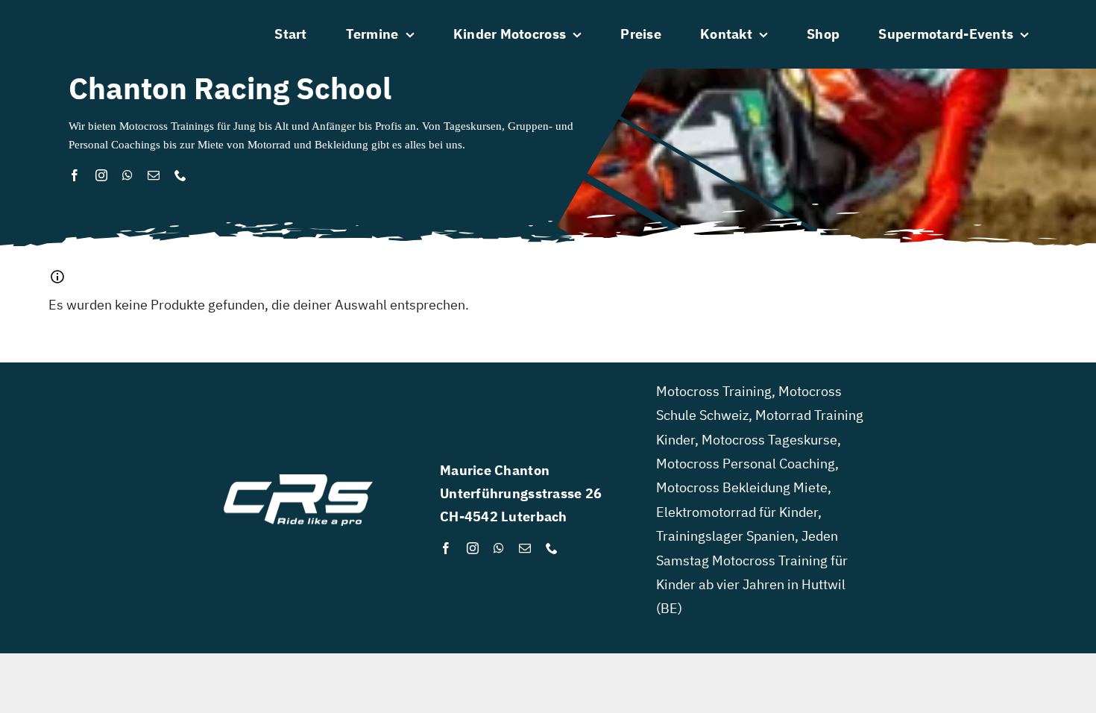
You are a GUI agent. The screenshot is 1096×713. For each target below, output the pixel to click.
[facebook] (75, 175)
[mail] (154, 175)
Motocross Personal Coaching (745, 463)
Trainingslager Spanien (725, 535)
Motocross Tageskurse (769, 439)
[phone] (180, 175)
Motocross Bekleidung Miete (742, 487)
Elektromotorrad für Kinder (737, 512)
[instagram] (101, 175)
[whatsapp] (127, 175)
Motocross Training (714, 391)
